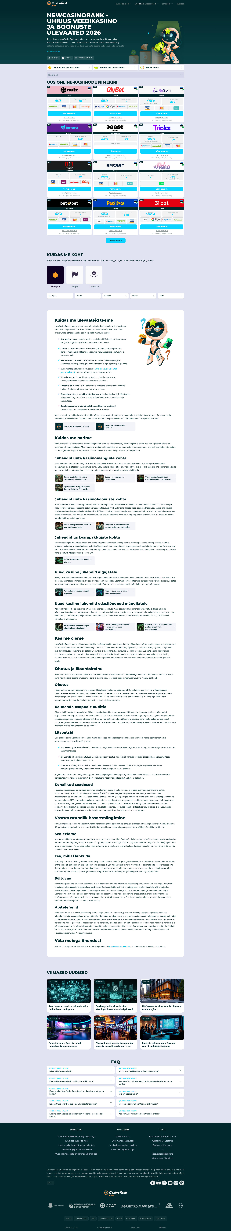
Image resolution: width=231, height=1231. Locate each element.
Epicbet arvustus (115, 193)
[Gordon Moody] (108, 1205)
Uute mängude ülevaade (123, 1140)
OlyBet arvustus (115, 117)
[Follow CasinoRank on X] (164, 1183)
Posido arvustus (115, 231)
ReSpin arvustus (161, 117)
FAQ (162, 1149)
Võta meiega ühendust (162, 1158)
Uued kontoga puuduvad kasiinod (76, 1149)
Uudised (180, 4)
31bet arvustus (162, 231)
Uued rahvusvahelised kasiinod (123, 1145)
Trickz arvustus (162, 155)
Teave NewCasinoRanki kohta (162, 1136)
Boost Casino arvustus (115, 155)
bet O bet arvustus (69, 231)
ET (49, 1183)
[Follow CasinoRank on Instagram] (158, 1183)
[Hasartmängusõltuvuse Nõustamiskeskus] (82, 1205)
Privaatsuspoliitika (104, 1227)
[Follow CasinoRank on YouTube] (170, 1183)
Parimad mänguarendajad (123, 1149)
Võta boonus (69, 113)
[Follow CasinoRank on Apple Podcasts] (181, 1183)
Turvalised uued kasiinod (76, 1140)
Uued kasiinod (122, 4)
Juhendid (166, 4)
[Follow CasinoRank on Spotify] (175, 1183)
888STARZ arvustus (69, 193)
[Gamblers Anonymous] (169, 1205)
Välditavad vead (123, 1136)
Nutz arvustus (69, 117)
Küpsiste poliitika (71, 1227)
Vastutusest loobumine (162, 1154)
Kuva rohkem (114, 240)
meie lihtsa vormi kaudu (120, 946)
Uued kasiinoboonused (145, 4)
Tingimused (135, 1227)
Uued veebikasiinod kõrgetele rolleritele (76, 1145)
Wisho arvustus (161, 193)
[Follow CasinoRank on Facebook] (152, 1183)
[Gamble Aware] (140, 1205)
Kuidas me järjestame (162, 1145)
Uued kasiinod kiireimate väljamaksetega (76, 1136)
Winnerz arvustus (69, 155)
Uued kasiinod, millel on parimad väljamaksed (76, 1154)
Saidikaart (162, 1227)
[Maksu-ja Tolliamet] (56, 1205)
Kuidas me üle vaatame (162, 1140)
